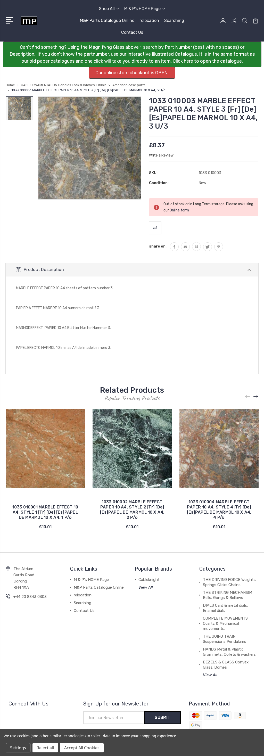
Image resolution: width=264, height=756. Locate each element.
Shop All (107, 8)
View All (145, 587)
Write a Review (161, 155)
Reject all (45, 748)
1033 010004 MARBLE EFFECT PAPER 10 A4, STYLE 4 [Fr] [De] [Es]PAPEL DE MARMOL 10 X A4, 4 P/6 (219, 509)
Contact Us (132, 32)
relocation (149, 20)
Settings (18, 748)
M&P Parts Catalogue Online (107, 20)
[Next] (256, 396)
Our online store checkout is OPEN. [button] (132, 73)
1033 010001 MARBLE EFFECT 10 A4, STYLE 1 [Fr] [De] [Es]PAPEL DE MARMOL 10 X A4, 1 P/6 (45, 512)
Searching (174, 20)
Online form (179, 210)
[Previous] (247, 396)
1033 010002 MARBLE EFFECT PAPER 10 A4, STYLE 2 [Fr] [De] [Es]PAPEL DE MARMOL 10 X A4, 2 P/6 (132, 509)
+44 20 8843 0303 (30, 596)
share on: (158, 246)
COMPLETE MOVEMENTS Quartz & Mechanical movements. (225, 623)
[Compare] (234, 24)
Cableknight (149, 579)
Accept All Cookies (82, 748)
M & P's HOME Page (142, 8)
